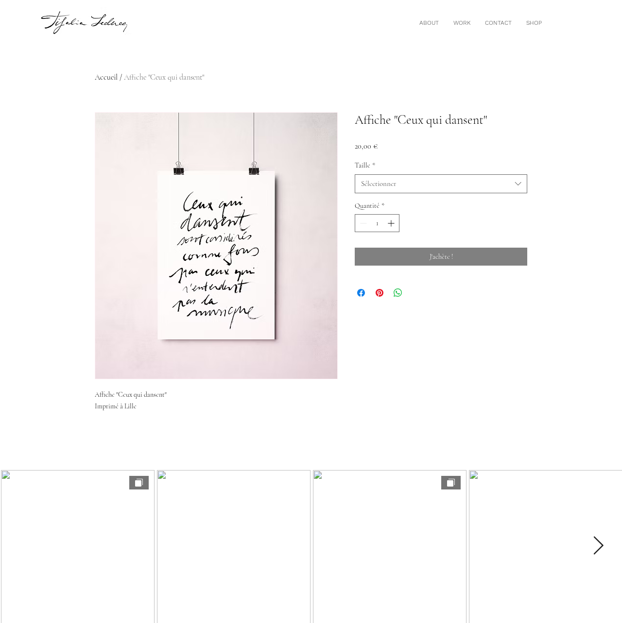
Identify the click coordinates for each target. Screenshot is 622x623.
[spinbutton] (377, 223)
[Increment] (392, 223)
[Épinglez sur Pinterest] (379, 293)
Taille (365, 165)
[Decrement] (362, 223)
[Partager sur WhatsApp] (398, 293)
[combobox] (441, 183)
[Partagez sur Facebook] (361, 293)
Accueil (106, 77)
